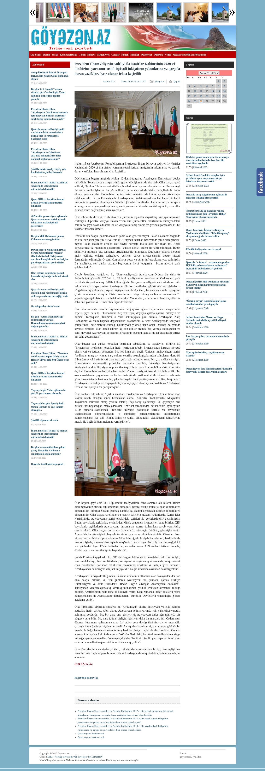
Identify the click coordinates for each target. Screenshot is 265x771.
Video (168, 54)
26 (201, 101)
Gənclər (115, 54)
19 (201, 96)
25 (195, 101)
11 (195, 91)
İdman (125, 54)
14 (213, 91)
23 (224, 96)
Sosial (55, 54)
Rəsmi (46, 54)
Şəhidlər (134, 54)
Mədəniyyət (103, 54)
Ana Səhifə (35, 54)
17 (189, 96)
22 (218, 96)
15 (218, 91)
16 (224, 91)
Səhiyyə (91, 54)
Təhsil (82, 54)
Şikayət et (159, 81)
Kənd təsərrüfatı (68, 54)
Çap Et (177, 81)
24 (189, 101)
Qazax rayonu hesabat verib (91, 733)
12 (201, 91)
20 (207, 96)
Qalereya (158, 54)
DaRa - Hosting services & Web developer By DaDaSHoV (75, 756)
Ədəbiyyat (146, 54)
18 (195, 96)
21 (213, 96)
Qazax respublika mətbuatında (189, 54)
